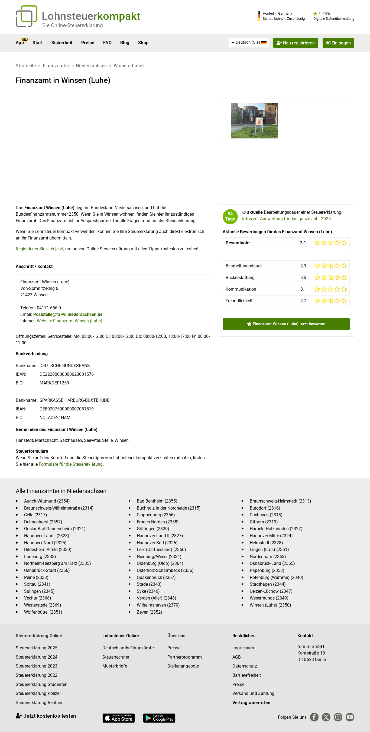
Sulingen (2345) (39, 591)
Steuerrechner (115, 657)
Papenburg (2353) (267, 570)
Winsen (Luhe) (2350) (270, 605)
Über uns (176, 635)
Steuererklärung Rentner (39, 702)
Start (38, 42)
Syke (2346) (148, 591)
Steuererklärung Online (39, 635)
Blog (124, 42)
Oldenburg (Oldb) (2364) (160, 563)
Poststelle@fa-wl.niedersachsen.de (68, 314)
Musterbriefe (114, 666)
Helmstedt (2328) (266, 542)
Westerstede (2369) (42, 605)
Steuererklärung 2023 (36, 666)
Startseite (26, 65)
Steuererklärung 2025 (36, 647)
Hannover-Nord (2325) (45, 542)
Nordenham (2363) (268, 556)
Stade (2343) (149, 584)
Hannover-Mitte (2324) (271, 535)
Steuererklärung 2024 (36, 657)
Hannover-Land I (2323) (46, 535)
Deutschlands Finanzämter (128, 647)
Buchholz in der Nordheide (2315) (169, 508)
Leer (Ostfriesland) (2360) (161, 549)
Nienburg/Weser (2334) (159, 556)
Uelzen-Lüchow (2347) (271, 591)
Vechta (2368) (37, 598)
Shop (143, 42)
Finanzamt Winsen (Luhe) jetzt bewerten (288, 324)
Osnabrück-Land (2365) (272, 563)
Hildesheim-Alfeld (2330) (48, 549)
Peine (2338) (36, 577)
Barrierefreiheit (246, 675)
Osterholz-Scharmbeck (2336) (165, 570)
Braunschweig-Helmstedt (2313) (280, 501)
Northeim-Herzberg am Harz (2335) (57, 563)
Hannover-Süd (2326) (157, 542)
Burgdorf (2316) (265, 508)
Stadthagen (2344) (268, 584)
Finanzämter (56, 65)
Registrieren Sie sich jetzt (39, 248)
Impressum (243, 647)
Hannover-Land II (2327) (160, 535)
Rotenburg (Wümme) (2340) (276, 577)
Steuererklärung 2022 (36, 675)
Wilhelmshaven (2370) (158, 605)
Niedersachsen (91, 65)
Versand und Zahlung (253, 693)
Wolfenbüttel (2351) (43, 612)
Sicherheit (62, 42)
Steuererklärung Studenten (41, 684)
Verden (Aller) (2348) (156, 598)
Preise (88, 42)
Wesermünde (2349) (269, 598)
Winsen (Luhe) (129, 65)
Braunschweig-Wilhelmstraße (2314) (59, 508)
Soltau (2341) (37, 584)
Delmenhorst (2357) (43, 521)
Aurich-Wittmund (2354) (47, 501)
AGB (236, 657)
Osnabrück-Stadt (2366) (47, 570)
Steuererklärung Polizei (38, 693)
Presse (173, 647)
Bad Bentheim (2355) (157, 501)
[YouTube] (350, 717)
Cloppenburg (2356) (156, 514)
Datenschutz (244, 666)
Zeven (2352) (149, 612)
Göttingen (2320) (153, 528)
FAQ (107, 42)
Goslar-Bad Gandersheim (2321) (55, 528)
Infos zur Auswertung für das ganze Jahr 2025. (287, 218)
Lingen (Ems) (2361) (269, 549)
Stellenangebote (183, 666)
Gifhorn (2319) (264, 521)
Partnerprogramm (184, 657)
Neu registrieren (298, 42)
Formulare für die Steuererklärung (71, 464)
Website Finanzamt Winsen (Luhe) (69, 320)
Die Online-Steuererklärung (72, 25)
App (20, 42)
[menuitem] (249, 42)
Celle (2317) (35, 514)
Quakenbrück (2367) (156, 577)
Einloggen (340, 42)
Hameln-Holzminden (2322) (276, 528)
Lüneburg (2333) (40, 556)
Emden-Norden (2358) (158, 521)
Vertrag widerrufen (251, 702)
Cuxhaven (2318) (266, 514)
